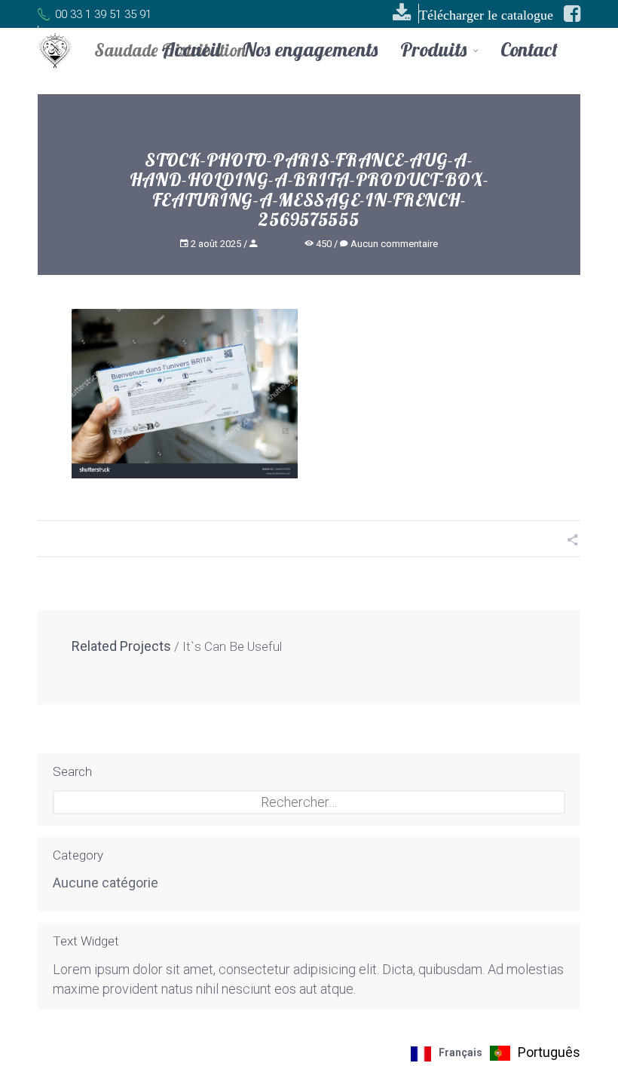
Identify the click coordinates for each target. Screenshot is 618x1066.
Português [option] (549, 1052)
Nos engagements (310, 50)
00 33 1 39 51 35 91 (101, 14)
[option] (535, 1053)
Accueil (190, 50)
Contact (529, 50)
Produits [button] (435, 51)
